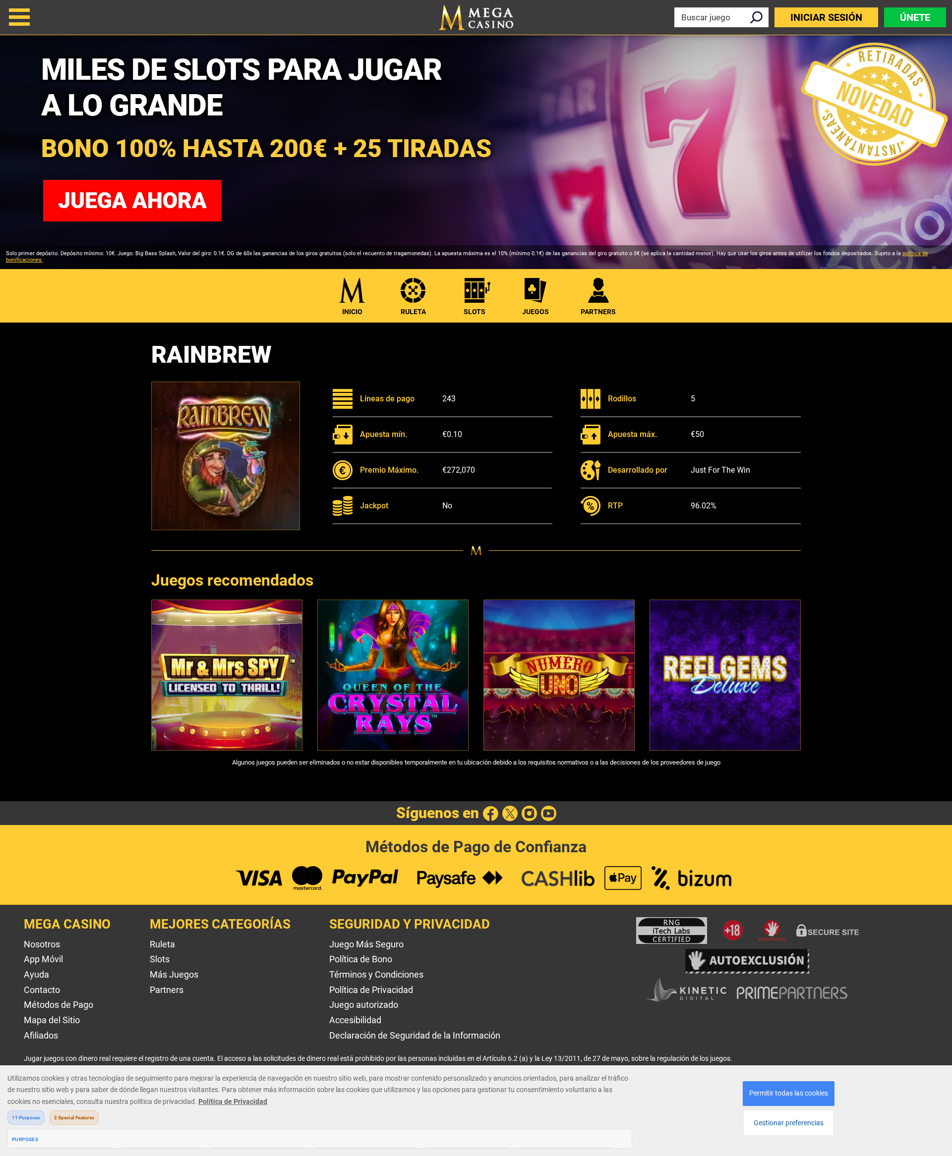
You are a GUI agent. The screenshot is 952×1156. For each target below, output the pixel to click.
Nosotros (42, 944)
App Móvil (43, 959)
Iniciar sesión (826, 17)
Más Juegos (174, 974)
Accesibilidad (355, 1020)
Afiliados (41, 1035)
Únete (915, 17)
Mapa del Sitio (52, 1020)
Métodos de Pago (58, 1004)
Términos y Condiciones (376, 974)
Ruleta (413, 312)
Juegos (535, 312)
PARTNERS (598, 312)
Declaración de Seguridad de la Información (414, 1035)
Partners (166, 990)
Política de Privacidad (371, 990)
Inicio (352, 312)
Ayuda (36, 974)
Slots (474, 312)
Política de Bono (360, 959)
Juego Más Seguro (366, 944)
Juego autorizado (363, 1004)
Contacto (42, 990)
